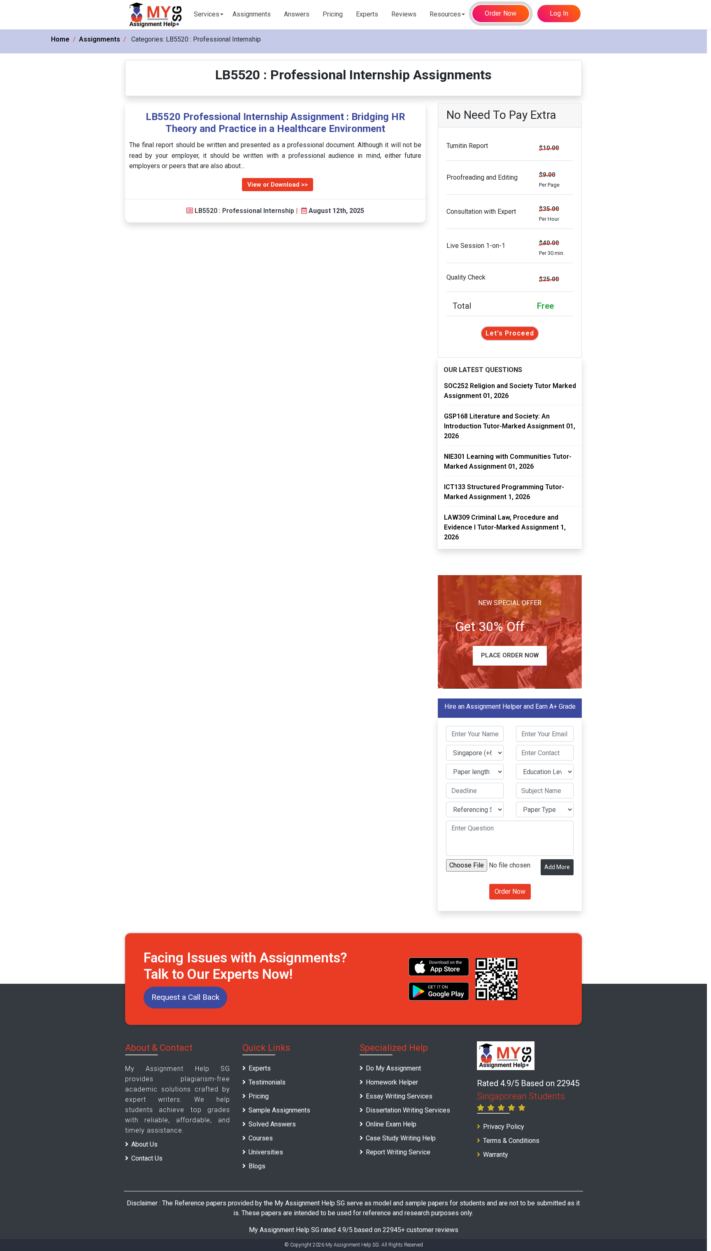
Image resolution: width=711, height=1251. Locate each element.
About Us (144, 1144)
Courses (261, 1138)
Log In (559, 13)
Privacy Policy (503, 1127)
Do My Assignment (393, 1068)
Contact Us (147, 1158)
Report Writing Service (398, 1152)
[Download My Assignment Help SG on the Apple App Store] (439, 966)
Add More (557, 867)
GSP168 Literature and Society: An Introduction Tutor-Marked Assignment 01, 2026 (509, 426)
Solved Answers (272, 1124)
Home (60, 39)
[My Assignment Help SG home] (156, 14)
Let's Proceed (510, 333)
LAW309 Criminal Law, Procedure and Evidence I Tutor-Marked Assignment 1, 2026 (505, 527)
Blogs (257, 1166)
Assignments (251, 14)
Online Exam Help (391, 1124)
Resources (445, 14)
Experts (367, 14)
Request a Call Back (185, 997)
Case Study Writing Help (401, 1138)
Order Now (500, 13)
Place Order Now (510, 655)
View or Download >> (277, 184)
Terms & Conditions (511, 1141)
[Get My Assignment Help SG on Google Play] (439, 991)
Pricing (333, 14)
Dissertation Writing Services (408, 1110)
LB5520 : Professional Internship (244, 211)
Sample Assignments (279, 1110)
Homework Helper (392, 1082)
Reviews (403, 14)
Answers (296, 14)
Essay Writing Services (399, 1096)
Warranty (495, 1155)
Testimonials (267, 1082)
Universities (266, 1152)
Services (206, 14)
